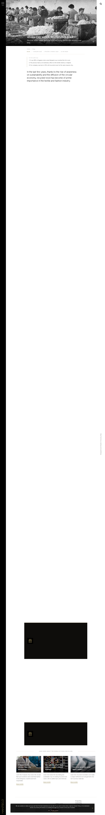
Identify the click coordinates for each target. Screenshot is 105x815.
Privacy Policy (78, 801)
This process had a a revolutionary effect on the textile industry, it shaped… (50, 62)
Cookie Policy (78, 803)
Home (28, 49)
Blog (33, 49)
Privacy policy (54, 810)
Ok (49, 810)
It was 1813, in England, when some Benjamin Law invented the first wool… (50, 60)
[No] (92, 808)
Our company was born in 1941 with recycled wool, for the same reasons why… (52, 65)
